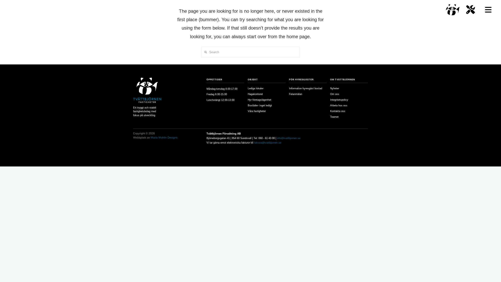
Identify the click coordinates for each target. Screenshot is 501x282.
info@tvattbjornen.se (288, 138)
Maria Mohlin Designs (164, 137)
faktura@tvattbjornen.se (267, 142)
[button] (488, 10)
